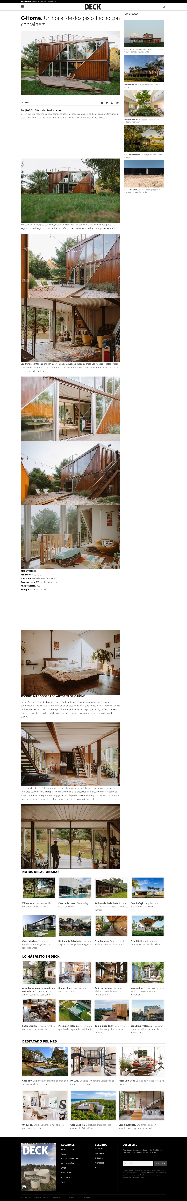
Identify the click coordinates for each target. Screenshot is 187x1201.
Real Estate (66, 1177)
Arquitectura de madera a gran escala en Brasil (110, 943)
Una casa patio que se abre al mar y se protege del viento (143, 190)
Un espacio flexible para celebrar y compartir (141, 120)
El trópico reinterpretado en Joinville (142, 85)
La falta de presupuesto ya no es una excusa (141, 1082)
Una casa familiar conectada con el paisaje (37, 905)
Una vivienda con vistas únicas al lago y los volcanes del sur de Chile (143, 50)
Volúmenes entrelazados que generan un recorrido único (36, 945)
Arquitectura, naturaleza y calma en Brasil (144, 905)
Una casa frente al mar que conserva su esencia (111, 907)
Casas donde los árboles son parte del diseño (38, 991)
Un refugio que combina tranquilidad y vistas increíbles (110, 1029)
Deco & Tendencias (69, 1158)
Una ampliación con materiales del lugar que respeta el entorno (139, 1126)
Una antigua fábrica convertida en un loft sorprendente (109, 991)
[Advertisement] (70, 141)
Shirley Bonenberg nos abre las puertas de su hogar (43, 1126)
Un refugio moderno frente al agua (143, 155)
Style (63, 1168)
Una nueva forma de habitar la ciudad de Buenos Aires (147, 1029)
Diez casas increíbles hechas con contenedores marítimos (147, 991)
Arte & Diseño (67, 1163)
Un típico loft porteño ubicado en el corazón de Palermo (92, 1082)
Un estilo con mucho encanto (72, 989)
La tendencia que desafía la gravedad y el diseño (75, 1027)
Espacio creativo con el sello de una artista (38, 1027)
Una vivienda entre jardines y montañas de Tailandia (146, 943)
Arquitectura (67, 1149)
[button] (164, 7)
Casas (64, 1154)
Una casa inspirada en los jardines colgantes (75, 943)
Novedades (66, 1173)
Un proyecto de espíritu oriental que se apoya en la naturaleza (45, 1082)
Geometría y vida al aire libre (73, 905)
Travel (64, 1182)
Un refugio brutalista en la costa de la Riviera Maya (90, 1126)
